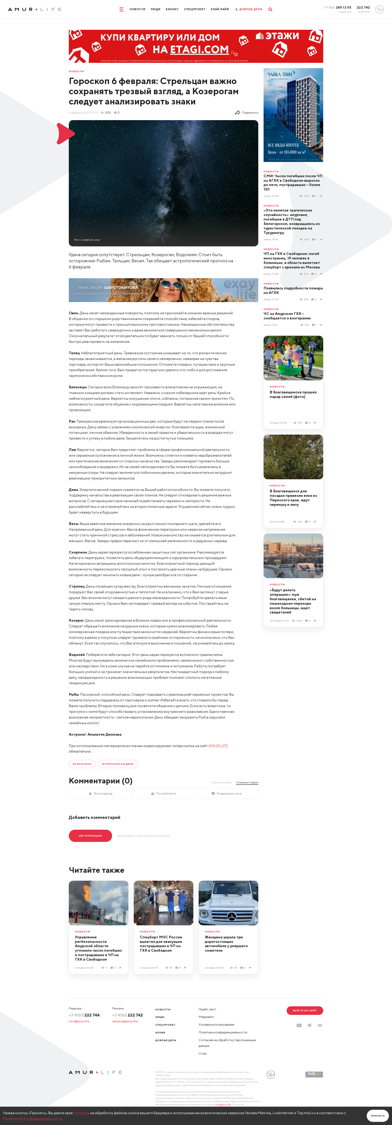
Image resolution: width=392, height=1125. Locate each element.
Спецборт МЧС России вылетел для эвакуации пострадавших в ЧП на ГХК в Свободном (161, 944)
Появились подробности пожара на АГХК (293, 290)
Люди (155, 9)
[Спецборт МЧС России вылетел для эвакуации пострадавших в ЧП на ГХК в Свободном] (185, 968)
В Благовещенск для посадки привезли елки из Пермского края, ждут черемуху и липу (293, 498)
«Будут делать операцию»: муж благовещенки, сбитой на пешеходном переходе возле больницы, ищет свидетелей (293, 601)
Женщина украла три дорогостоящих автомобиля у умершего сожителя (226, 944)
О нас (203, 1053)
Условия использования (216, 1024)
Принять (378, 1115)
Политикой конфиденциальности (32, 1118)
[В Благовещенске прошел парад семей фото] (315, 423)
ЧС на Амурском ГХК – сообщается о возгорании (287, 315)
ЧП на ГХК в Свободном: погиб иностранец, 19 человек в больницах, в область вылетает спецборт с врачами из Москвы (292, 260)
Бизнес (172, 9)
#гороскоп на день (118, 763)
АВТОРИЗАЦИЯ (90, 835)
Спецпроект (195, 9)
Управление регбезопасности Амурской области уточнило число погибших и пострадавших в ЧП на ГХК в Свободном (98, 948)
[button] (320, 1025)
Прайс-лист (207, 1009)
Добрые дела (165, 1040)
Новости (137, 9)
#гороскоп (82, 763)
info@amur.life (79, 1021)
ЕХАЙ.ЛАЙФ (220, 9)
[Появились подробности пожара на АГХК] (321, 299)
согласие (81, 1113)
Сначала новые (221, 782)
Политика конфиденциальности (223, 1032)
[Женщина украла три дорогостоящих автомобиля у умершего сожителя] (250, 968)
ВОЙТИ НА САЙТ (305, 1010)
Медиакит (206, 1017)
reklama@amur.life (125, 1021)
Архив (160, 1032)
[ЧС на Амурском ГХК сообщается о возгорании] (321, 325)
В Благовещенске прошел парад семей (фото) (293, 394)
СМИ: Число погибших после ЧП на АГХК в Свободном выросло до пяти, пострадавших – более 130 (293, 183)
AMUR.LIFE (218, 746)
